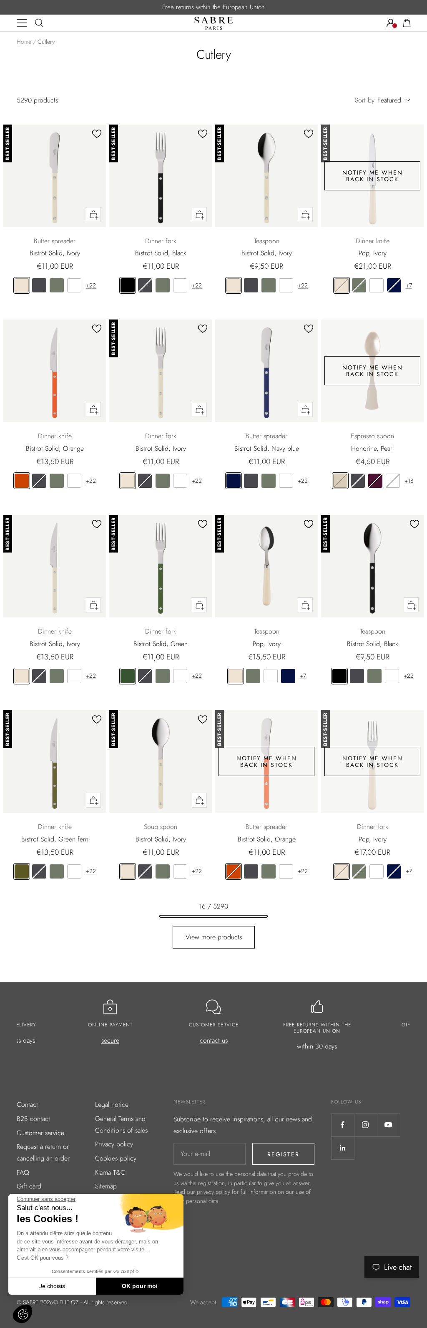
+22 (91, 285)
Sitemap (106, 1186)
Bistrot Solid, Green (160, 644)
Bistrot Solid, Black (160, 253)
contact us (214, 1040)
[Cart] (407, 23)
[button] (23, 1314)
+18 (408, 481)
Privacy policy (114, 1144)
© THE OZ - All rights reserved (90, 1302)
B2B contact (33, 1118)
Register (283, 1154)
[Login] (391, 23)
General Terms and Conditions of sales (121, 1124)
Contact (27, 1104)
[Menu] (22, 23)
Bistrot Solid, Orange (55, 448)
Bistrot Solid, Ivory (55, 253)
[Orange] (21, 480)
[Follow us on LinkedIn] (342, 1147)
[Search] (39, 23)
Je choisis (52, 1286)
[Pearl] (340, 480)
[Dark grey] (39, 285)
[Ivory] (21, 285)
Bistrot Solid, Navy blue (266, 448)
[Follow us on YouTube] (388, 1124)
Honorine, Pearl (372, 448)
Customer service (40, 1133)
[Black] (127, 285)
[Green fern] (21, 871)
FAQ (23, 1172)
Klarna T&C (110, 1172)
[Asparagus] (56, 285)
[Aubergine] (375, 480)
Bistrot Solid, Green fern (54, 839)
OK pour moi (140, 1286)
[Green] (127, 676)
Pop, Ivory (373, 253)
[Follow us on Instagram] (365, 1124)
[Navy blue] (394, 285)
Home (24, 41)
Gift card (29, 1186)
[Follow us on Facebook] (342, 1124)
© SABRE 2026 (35, 1302)
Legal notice (111, 1104)
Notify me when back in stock (372, 175)
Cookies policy (115, 1158)
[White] (74, 285)
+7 (409, 285)
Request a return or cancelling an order (43, 1152)
